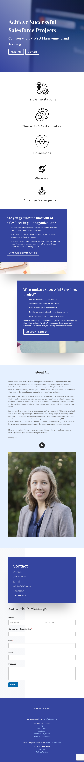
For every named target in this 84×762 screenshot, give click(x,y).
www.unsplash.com (53, 742)
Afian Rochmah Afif (42, 736)
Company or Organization (20, 629)
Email (11, 652)
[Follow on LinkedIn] (42, 445)
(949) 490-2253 (19, 576)
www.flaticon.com (50, 719)
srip (42, 726)
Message (12, 664)
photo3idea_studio (42, 733)
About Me (16, 51)
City (10, 641)
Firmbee (42, 749)
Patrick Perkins (42, 752)
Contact (32, 51)
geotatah (42, 731)
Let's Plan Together (36, 331)
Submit (13, 684)
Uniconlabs (42, 728)
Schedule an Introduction (23, 252)
